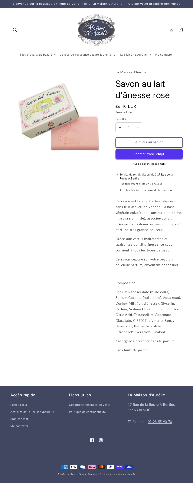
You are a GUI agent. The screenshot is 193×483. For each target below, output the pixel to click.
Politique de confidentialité (87, 411)
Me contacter (19, 426)
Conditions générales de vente (89, 404)
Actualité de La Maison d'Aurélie (32, 411)
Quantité (121, 119)
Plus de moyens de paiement (149, 163)
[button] (14, 29)
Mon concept (19, 418)
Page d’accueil (19, 404)
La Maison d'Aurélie (77, 474)
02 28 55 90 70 (160, 422)
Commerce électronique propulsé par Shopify (111, 474)
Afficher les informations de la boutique (146, 190)
